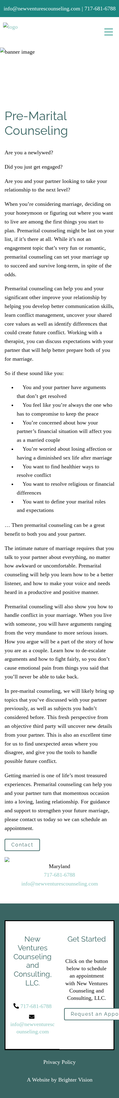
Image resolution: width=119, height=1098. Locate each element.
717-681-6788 (59, 875)
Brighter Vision (75, 1080)
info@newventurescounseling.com (59, 884)
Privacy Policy (59, 1062)
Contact (22, 845)
